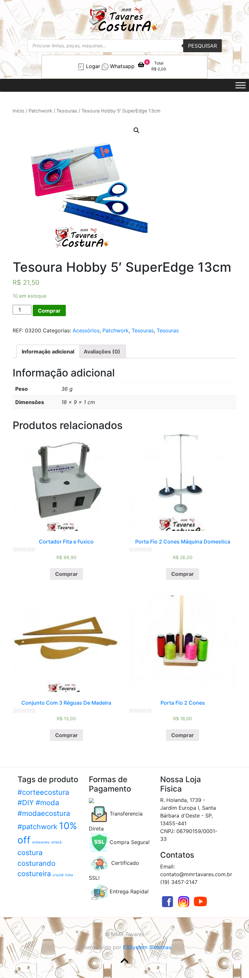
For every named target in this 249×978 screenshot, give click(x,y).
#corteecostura (43, 792)
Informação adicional (48, 351)
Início (18, 111)
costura (30, 852)
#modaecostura (44, 813)
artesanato (41, 842)
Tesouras (66, 111)
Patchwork (40, 111)
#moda (47, 802)
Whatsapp (122, 66)
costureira (34, 873)
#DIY (26, 802)
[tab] (48, 351)
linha (69, 875)
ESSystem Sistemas (147, 947)
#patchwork (37, 826)
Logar (93, 66)
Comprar (49, 310)
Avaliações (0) (102, 351)
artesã (56, 842)
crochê (58, 875)
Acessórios (86, 330)
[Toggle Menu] (240, 85)
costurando (36, 863)
